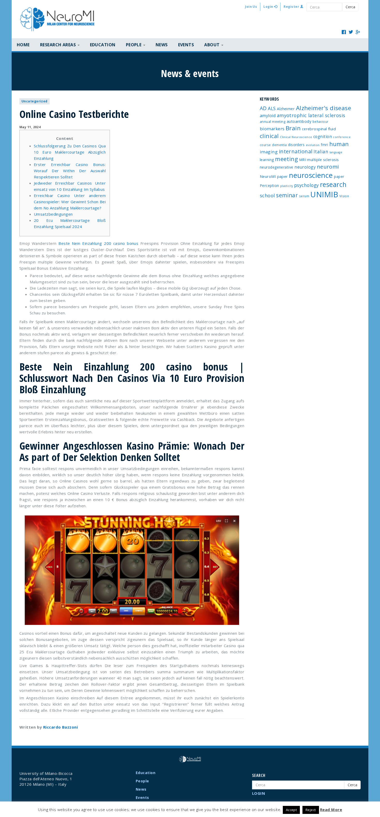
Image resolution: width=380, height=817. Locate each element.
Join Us (251, 6)
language (336, 152)
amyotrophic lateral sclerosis (311, 115)
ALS (272, 108)
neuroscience (311, 175)
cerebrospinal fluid (319, 128)
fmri (324, 144)
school (267, 195)
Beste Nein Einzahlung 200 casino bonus (98, 243)
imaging (269, 152)
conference (342, 137)
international (296, 151)
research (333, 184)
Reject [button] (311, 809)
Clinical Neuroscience (296, 137)
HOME (23, 45)
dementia (279, 145)
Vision (344, 196)
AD (263, 108)
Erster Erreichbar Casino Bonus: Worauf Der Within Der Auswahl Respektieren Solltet (70, 170)
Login (268, 6)
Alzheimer (286, 108)
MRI (302, 159)
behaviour (321, 121)
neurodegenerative (276, 167)
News (162, 45)
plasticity (286, 186)
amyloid (268, 115)
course (265, 145)
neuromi (328, 166)
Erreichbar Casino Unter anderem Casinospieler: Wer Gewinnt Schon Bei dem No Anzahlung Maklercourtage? (70, 201)
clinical (269, 136)
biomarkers (272, 129)
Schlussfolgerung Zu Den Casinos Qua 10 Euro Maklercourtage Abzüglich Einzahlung (70, 152)
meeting (286, 159)
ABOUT (212, 45)
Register (292, 6)
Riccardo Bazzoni (60, 727)
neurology (305, 167)
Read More (331, 809)
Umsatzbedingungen (53, 214)
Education (103, 45)
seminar (287, 195)
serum (304, 196)
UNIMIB (324, 194)
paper (339, 176)
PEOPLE (134, 45)
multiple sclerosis (323, 159)
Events (186, 45)
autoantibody (299, 121)
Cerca (350, 6)
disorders (296, 144)
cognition (322, 136)
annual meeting (272, 121)
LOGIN (258, 793)
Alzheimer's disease (323, 108)
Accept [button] (291, 809)
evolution (313, 145)
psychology (306, 185)
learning (267, 159)
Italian (321, 151)
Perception (269, 185)
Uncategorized (34, 101)
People (142, 780)
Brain (293, 128)
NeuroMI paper (274, 176)
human (339, 144)
